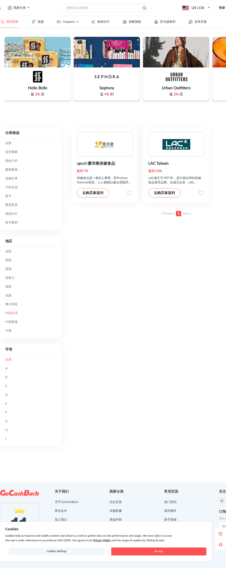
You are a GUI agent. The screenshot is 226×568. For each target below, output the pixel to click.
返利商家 (12, 21)
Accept (158, 551)
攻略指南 (135, 21)
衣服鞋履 (115, 510)
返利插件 (170, 510)
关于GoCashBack (66, 502)
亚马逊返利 (167, 21)
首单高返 (200, 21)
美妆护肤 (115, 519)
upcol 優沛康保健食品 (96, 164)
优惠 (41, 21)
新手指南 (170, 519)
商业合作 (61, 510)
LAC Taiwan (158, 164)
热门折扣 (170, 502)
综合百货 (115, 502)
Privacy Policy (102, 540)
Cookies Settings (56, 551)
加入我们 (61, 519)
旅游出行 (103, 21)
